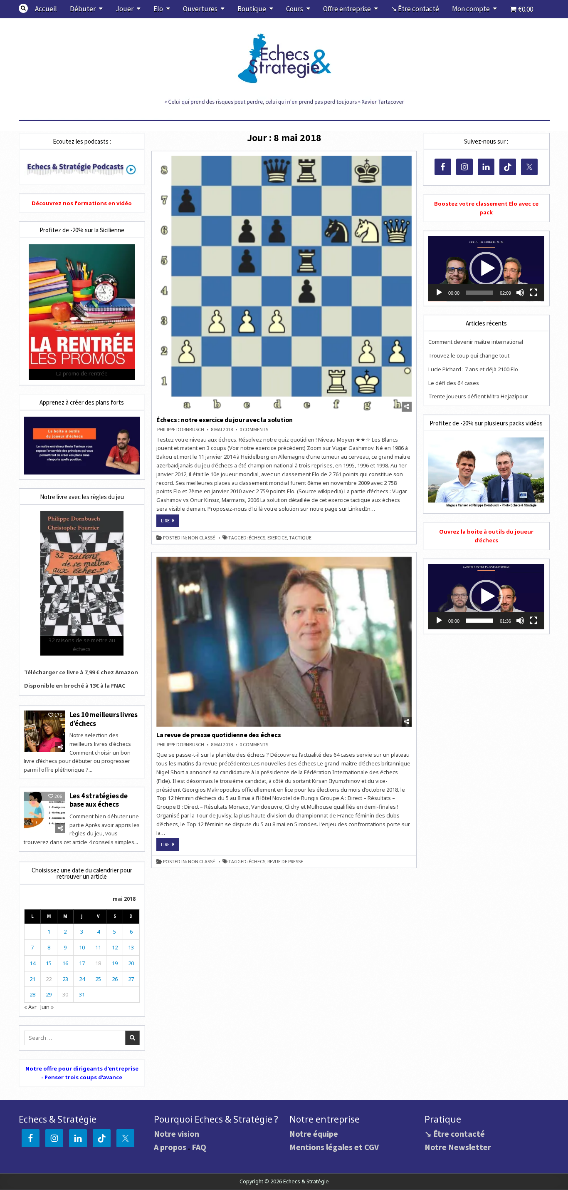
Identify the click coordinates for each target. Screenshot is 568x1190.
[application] (486, 268)
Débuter (83, 8)
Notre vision (176, 1133)
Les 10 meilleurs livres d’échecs (103, 719)
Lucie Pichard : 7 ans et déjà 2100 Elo (473, 369)
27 (131, 979)
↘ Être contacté (415, 8)
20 (131, 963)
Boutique (251, 8)
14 (32, 963)
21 (32, 979)
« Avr (30, 1007)
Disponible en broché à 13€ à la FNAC (75, 685)
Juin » (47, 1007)
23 (65, 979)
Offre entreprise (347, 8)
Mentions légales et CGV (334, 1147)
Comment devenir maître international (475, 341)
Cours (294, 8)
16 (65, 963)
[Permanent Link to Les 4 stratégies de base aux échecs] (44, 812)
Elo (158, 8)
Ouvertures (200, 8)
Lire (170, 522)
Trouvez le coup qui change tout (468, 355)
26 (115, 979)
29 (49, 994)
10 (82, 947)
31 (82, 994)
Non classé (201, 537)
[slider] (479, 293)
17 (82, 963)
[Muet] (520, 292)
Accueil (46, 8)
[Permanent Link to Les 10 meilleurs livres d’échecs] (44, 731)
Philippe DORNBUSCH (180, 429)
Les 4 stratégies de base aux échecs (98, 800)
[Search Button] (23, 8)
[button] (486, 268)
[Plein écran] (533, 292)
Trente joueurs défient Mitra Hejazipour (478, 396)
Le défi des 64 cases (453, 383)
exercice (277, 537)
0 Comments (254, 429)
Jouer (124, 8)
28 (32, 994)
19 (115, 963)
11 (98, 947)
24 (82, 979)
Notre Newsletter (458, 1147)
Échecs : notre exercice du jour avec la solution (224, 419)
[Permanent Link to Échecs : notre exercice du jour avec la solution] (284, 284)
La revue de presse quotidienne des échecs (218, 734)
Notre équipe (313, 1133)
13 (131, 947)
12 (115, 947)
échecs (257, 537)
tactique (300, 537)
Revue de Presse (285, 861)
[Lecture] (439, 292)
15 (49, 963)
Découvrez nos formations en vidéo (82, 203)
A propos (170, 1147)
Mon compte (471, 8)
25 (98, 979)
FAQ (199, 1147)
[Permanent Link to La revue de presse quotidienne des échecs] (284, 642)
